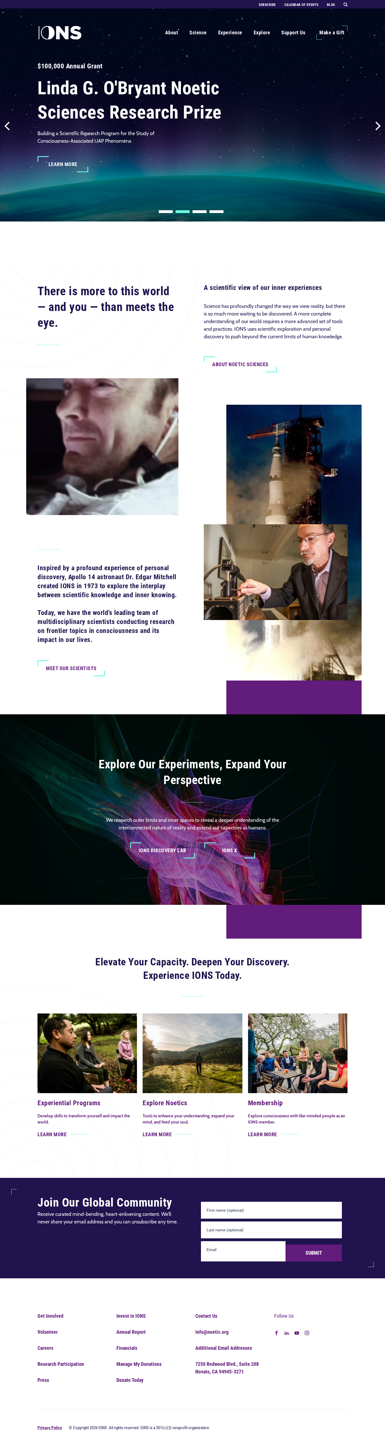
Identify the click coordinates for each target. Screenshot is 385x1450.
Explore (262, 32)
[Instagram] (307, 1332)
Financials (126, 1348)
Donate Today (129, 1380)
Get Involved (50, 1316)
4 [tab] (216, 212)
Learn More (63, 164)
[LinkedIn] (286, 1332)
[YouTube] (297, 1332)
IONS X (229, 850)
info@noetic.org (212, 1332)
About (171, 32)
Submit (314, 1253)
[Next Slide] (378, 123)
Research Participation (60, 1364)
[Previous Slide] (7, 123)
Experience (230, 32)
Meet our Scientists (71, 668)
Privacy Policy (49, 1427)
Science (198, 32)
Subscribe (267, 5)
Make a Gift (332, 32)
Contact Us (206, 1316)
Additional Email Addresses (223, 1348)
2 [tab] (183, 212)
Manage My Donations (138, 1364)
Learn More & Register (74, 196)
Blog (331, 5)
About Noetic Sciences (240, 364)
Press (43, 1380)
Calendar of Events (301, 5)
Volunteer (47, 1332)
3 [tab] (199, 212)
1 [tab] (166, 212)
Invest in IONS (131, 1316)
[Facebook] (276, 1332)
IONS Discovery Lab (162, 850)
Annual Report (131, 1332)
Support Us (293, 32)
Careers (45, 1348)
